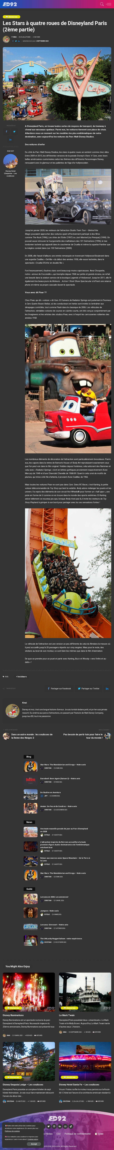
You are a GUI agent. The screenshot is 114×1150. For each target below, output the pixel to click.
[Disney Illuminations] (29, 992)
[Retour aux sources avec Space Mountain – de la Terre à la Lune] (31, 861)
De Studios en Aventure (50, 792)
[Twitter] (16, 41)
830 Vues (29, 1035)
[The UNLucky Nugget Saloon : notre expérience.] (31, 940)
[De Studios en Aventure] (31, 794)
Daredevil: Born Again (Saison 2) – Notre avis (60, 779)
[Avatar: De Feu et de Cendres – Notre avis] (31, 808)
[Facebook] (12, 41)
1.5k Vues (32, 1101)
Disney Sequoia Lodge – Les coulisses (23, 1084)
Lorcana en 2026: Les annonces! (54, 897)
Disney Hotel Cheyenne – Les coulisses (10, 173)
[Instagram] (54, 1126)
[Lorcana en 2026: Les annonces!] (31, 899)
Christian (47, 768)
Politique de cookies (12, 1131)
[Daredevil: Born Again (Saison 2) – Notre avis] (31, 780)
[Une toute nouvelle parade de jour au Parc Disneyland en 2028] (31, 832)
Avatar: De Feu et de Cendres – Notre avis (58, 806)
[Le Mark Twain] (85, 992)
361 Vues (37, 37)
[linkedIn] (18, 41)
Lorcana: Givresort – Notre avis (54, 925)
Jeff (45, 796)
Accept (34, 1144)
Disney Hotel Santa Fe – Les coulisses (79, 1084)
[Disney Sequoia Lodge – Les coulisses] (29, 1061)
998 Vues (90, 1101)
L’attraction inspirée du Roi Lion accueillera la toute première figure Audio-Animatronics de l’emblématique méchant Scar (64, 845)
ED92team (47, 942)
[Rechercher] (101, 4)
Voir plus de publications (96, 703)
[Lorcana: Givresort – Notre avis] (31, 926)
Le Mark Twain (67, 1015)
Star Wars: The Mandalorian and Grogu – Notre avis (63, 765)
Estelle (47, 835)
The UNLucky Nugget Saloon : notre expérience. (61, 939)
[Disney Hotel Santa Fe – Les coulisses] (85, 1061)
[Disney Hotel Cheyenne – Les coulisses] (10, 161)
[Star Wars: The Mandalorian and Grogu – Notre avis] (31, 766)
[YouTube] (65, 1126)
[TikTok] (70, 1126)
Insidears (22, 677)
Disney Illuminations (13, 1015)
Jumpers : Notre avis (49, 911)
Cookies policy (33, 1139)
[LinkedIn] (59, 1126)
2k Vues (88, 1032)
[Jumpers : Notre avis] (31, 913)
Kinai (15, 37)
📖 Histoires (12, 17)
